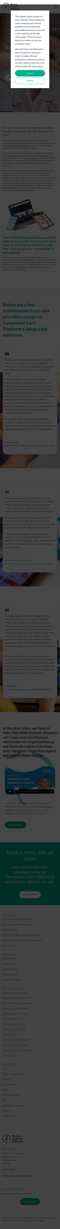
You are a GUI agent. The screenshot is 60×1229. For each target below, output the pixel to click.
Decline (30, 80)
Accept (30, 73)
